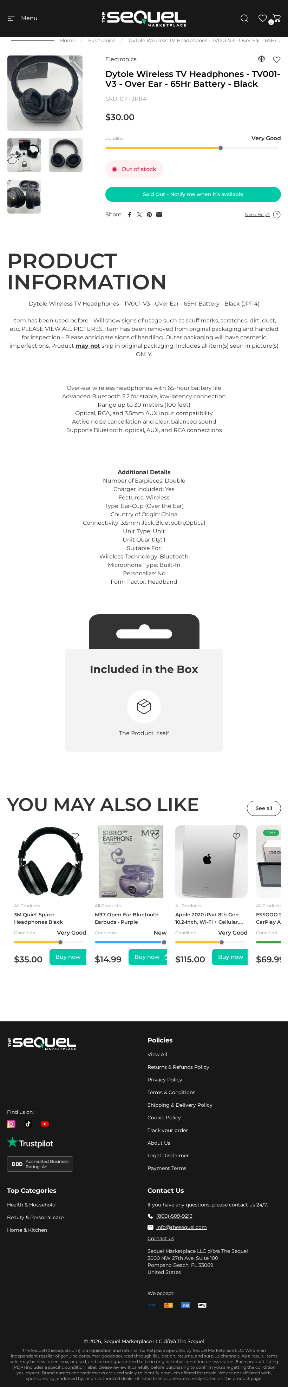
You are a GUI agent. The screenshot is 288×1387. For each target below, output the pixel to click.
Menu (29, 18)
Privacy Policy (165, 1080)
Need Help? (257, 214)
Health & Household (31, 1205)
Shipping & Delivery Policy (180, 1105)
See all (264, 808)
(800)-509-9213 (174, 1216)
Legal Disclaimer (168, 1155)
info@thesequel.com (181, 1227)
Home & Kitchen (27, 1230)
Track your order (168, 1130)
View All (157, 1054)
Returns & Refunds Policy (178, 1067)
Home (67, 40)
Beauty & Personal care (35, 1217)
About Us (159, 1143)
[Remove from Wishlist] (277, 59)
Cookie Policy (164, 1117)
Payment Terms (167, 1168)
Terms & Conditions (171, 1092)
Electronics (102, 40)
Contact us (161, 1238)
